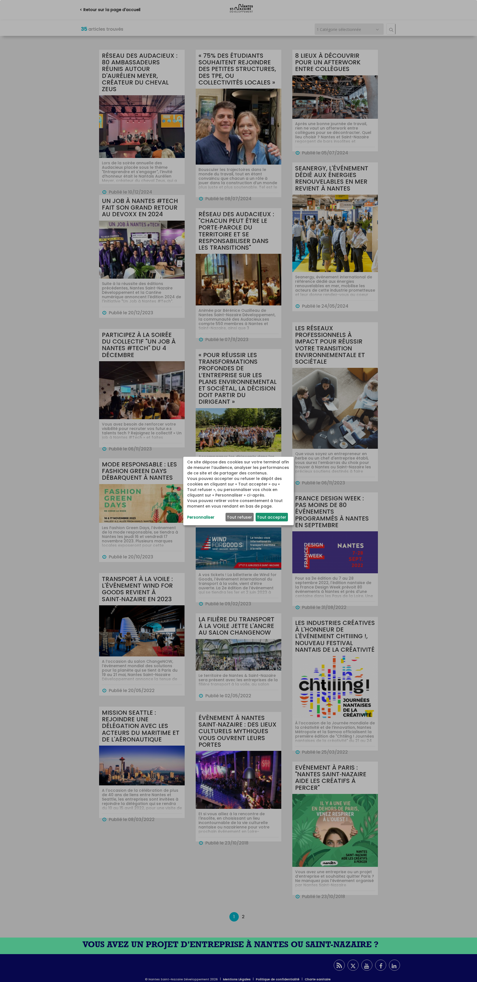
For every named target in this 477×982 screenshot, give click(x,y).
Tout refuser (239, 517)
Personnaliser (200, 517)
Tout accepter (271, 517)
